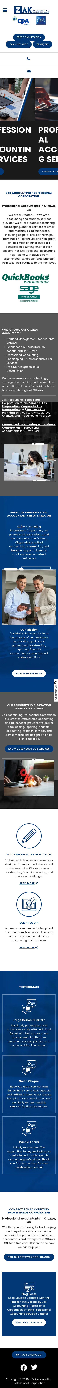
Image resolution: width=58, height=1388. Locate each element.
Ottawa (7, 416)
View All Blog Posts (29, 1322)
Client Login (29, 923)
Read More (27, 947)
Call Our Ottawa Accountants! (29, 1257)
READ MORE (27, 883)
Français (42, 44)
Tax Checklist (19, 44)
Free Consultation (29, 37)
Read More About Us (29, 673)
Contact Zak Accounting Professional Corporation (28, 426)
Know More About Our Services (29, 749)
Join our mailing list (29, 1354)
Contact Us (15, 171)
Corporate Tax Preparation (22, 407)
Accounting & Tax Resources (29, 854)
